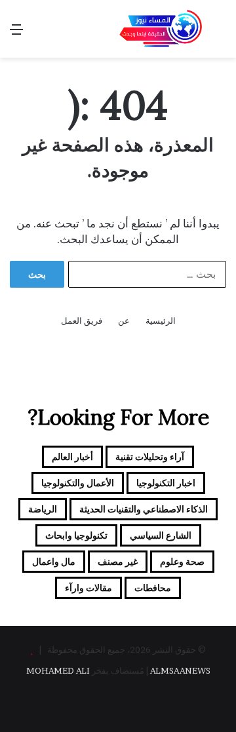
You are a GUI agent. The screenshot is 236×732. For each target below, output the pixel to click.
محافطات (152, 587)
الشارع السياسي (160, 535)
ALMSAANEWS (180, 670)
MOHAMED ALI (58, 670)
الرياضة (42, 508)
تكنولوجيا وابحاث (76, 535)
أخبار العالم (72, 456)
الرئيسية (161, 320)
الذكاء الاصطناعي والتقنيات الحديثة (143, 508)
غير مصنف (118, 561)
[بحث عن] (219, 33)
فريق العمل (81, 320)
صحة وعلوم (182, 561)
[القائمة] (16, 33)
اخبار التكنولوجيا (165, 482)
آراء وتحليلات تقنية (149, 456)
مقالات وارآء (88, 587)
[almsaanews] (160, 28)
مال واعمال (53, 561)
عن (124, 320)
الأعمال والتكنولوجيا (77, 482)
